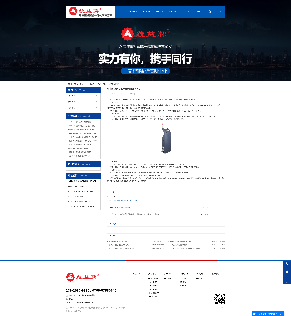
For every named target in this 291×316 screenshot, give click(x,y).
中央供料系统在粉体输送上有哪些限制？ (83, 133)
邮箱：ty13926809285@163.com (81, 302)
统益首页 (133, 12)
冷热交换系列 (153, 286)
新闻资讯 (172, 12)
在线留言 (198, 12)
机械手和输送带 (153, 293)
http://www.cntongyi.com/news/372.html (126, 200)
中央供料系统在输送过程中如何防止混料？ (84, 129)
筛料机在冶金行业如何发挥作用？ (81, 145)
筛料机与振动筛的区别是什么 (79, 156)
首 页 (76, 84)
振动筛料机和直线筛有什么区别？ (81, 152)
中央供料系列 (153, 282)
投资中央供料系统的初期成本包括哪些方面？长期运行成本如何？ (138, 214)
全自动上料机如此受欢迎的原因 (120, 245)
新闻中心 (83, 84)
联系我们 (185, 12)
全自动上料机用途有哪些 (179, 245)
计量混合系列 (153, 289)
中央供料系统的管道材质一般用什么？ (82, 126)
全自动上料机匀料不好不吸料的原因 (121, 248)
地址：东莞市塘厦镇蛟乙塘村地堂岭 (82, 295)
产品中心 (146, 12)
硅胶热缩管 (78, 311)
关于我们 (159, 12)
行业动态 (91, 84)
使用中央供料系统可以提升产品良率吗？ (83, 141)
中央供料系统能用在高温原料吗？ (81, 122)
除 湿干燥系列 (153, 278)
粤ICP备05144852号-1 (110, 308)
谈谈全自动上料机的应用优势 (119, 241)
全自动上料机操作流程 (123, 207)
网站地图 (122, 308)
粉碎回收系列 (153, 297)
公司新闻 (71, 96)
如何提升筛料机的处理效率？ (79, 148)
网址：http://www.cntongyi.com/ (80, 299)
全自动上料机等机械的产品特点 (181, 241)
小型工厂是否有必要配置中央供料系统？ (83, 137)
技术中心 (71, 108)
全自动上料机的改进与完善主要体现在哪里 (185, 248)
